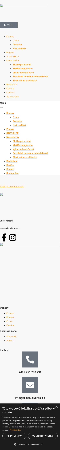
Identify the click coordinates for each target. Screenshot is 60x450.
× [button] (56, 407)
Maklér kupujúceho (23, 68)
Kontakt (10, 92)
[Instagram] (13, 237)
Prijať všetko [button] (14, 435)
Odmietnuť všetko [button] (42, 435)
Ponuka (10, 52)
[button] (30, 444)
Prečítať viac (15, 430)
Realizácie (11, 84)
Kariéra (10, 88)
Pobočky (17, 44)
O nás (16, 40)
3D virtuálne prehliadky (25, 80)
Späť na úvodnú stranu (12, 186)
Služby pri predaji (22, 64)
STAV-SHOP (12, 56)
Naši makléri (19, 48)
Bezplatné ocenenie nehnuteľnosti (30, 76)
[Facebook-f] (4, 237)
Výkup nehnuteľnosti (23, 72)
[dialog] (30, 426)
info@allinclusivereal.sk (30, 397)
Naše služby (12, 60)
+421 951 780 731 (30, 372)
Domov (10, 36)
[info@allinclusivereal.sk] (30, 385)
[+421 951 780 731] (30, 359)
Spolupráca (12, 96)
